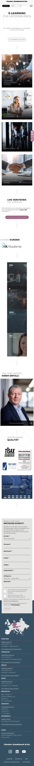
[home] (17, 1)
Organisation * (9, 570)
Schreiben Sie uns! (17, 39)
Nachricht (7, 581)
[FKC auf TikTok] (32, 140)
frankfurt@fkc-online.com (7, 655)
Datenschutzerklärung (11, 601)
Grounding (26, 762)
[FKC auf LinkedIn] (17, 751)
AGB (26, 759)
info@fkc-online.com (6, 642)
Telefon (6, 565)
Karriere (9, 759)
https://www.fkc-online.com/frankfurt (10, 662)
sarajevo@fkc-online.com (7, 707)
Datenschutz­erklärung (12, 762)
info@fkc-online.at (5, 719)
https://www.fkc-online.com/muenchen (11, 649)
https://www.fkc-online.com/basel (9, 688)
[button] (16, 6)
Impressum (18, 759)
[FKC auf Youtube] (32, 132)
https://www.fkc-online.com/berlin (10, 675)
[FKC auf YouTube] (24, 751)
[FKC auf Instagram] (10, 751)
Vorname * (7, 544)
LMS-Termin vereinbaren (17, 217)
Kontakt (6, 6)
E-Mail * (6, 558)
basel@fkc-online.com (7, 681)
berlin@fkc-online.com (7, 668)
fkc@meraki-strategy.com (7, 733)
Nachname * (8, 551)
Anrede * (7, 536)
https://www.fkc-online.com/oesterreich (11, 724)
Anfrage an (7, 576)
